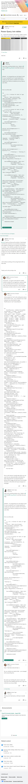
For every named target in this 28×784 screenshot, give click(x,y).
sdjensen (6, 26)
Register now (4, 10)
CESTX (10, 768)
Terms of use (19, 776)
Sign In (25, 15)
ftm (11, 752)
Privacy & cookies (12, 776)
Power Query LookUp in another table (12, 756)
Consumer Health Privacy (18, 781)
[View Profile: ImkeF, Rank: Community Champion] (4, 277)
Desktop (3, 18)
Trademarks (3, 779)
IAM (10, 757)
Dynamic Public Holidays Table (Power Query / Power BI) (14, 750)
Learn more (16, 23)
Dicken (11, 763)
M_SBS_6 (12, 746)
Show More (4, 52)
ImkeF (3, 242)
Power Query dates (8, 761)
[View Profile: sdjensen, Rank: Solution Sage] (2, 27)
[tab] (13, 735)
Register (21, 15)
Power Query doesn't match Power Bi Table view (14, 766)
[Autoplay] (12, 735)
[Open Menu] (26, 19)
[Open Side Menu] (1, 15)
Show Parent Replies (4, 235)
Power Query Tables (8, 744)
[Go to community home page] (10, 15)
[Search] (18, 15)
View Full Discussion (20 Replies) (8, 233)
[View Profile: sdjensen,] (3, 63)
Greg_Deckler (11, 68)
